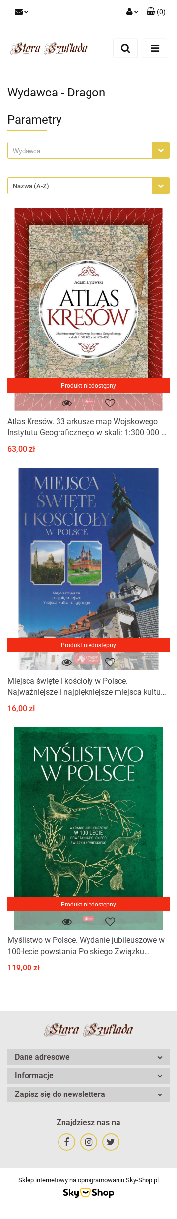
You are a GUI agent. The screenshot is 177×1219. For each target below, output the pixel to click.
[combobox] (88, 150)
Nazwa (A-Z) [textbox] (31, 185)
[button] (156, 12)
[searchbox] (82, 151)
